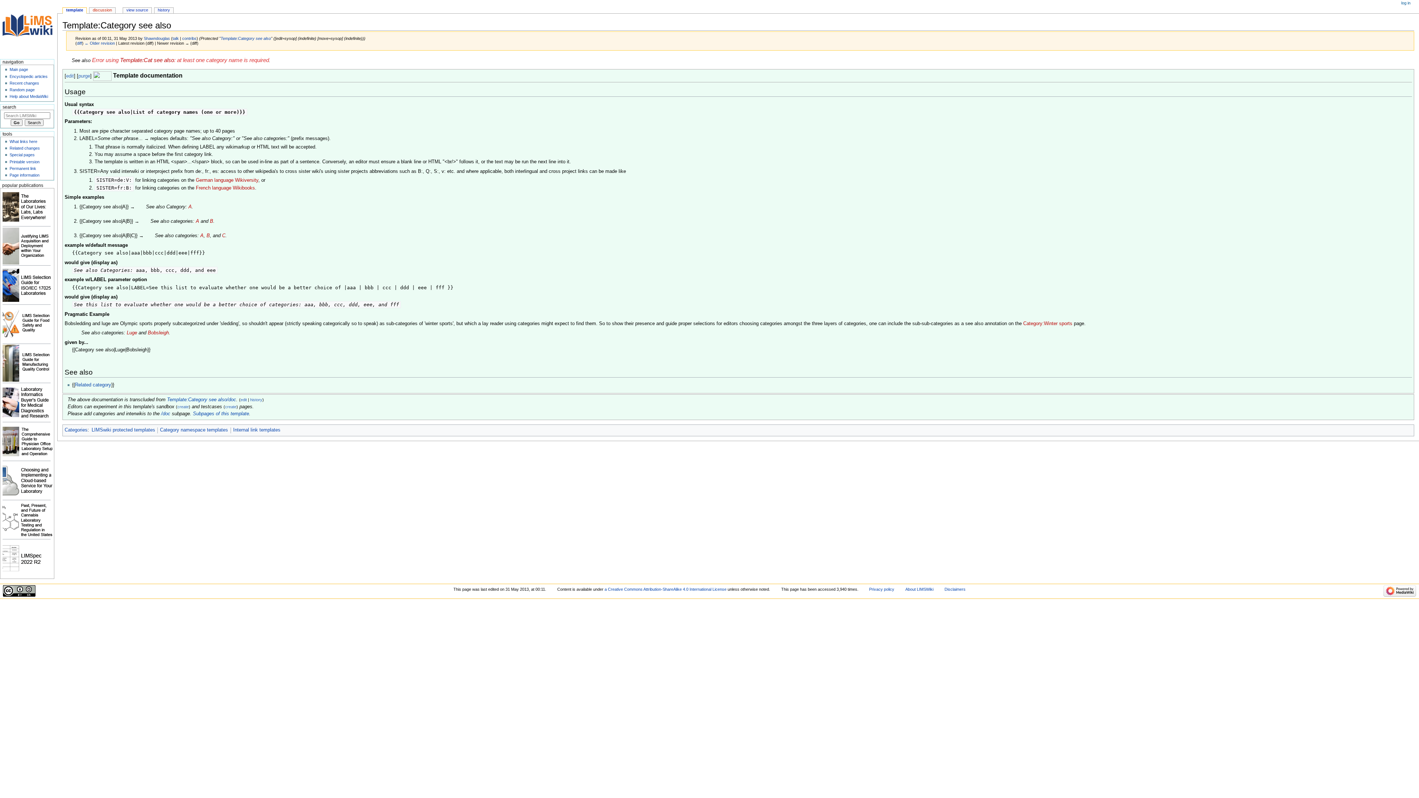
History (164, 10)
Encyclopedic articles (29, 76)
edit (70, 76)
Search (9, 107)
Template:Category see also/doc (201, 399)
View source (137, 10)
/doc (165, 413)
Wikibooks (244, 188)
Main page (19, 69)
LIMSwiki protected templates (123, 430)
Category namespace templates (194, 430)
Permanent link (23, 168)
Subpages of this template (221, 413)
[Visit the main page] (28, 28)
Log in (1406, 3)
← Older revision (100, 43)
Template (74, 10)
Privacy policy (881, 589)
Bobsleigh (158, 332)
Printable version (25, 162)
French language (213, 188)
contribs (189, 38)
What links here (23, 141)
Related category (93, 385)
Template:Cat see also (147, 60)
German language (215, 180)
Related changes (25, 148)
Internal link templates (256, 430)
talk (176, 38)
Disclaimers (955, 589)
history (256, 400)
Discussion (102, 10)
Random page (22, 90)
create (183, 407)
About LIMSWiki (919, 589)
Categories (76, 430)
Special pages (22, 155)
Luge (132, 332)
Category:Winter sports (1047, 323)
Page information (25, 175)
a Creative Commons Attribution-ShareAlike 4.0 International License (665, 589)
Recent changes (24, 83)
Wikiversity (246, 180)
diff (79, 43)
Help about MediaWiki (29, 96)
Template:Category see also (246, 38)
